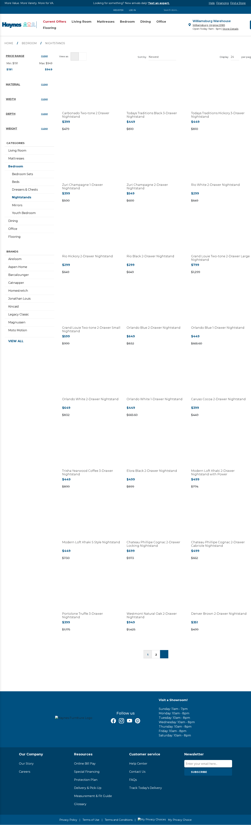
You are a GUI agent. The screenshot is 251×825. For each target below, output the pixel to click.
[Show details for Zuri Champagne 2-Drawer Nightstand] (156, 162)
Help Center (138, 763)
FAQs (133, 780)
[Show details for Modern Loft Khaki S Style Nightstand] (91, 519)
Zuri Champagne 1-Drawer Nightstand (82, 186)
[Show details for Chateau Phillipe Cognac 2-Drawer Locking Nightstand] (156, 519)
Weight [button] (11, 128)
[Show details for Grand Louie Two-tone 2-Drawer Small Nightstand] (91, 305)
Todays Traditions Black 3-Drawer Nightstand (152, 114)
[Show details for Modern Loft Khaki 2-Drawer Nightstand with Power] (220, 448)
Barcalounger (18, 275)
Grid (75, 56)
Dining (13, 221)
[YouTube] (129, 721)
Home (8, 43)
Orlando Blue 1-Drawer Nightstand (217, 327)
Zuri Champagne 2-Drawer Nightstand (147, 186)
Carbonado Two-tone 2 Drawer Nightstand (85, 114)
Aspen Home (17, 267)
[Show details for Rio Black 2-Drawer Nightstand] (156, 233)
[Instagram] (121, 721)
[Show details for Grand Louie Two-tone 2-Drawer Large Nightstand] (220, 233)
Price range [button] (15, 56)
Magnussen (16, 322)
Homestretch (18, 290)
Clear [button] (44, 56)
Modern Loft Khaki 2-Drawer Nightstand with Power (213, 472)
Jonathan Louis (19, 298)
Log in (132, 10)
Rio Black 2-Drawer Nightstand (150, 256)
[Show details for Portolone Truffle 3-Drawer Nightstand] (91, 591)
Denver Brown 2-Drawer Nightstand (219, 613)
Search (232, 10)
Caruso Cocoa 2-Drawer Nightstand (218, 399)
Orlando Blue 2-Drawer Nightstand (153, 327)
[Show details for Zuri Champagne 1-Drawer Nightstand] (91, 162)
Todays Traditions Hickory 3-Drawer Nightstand (218, 114)
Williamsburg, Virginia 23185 (209, 25)
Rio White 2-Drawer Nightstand (215, 185)
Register (118, 10)
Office (12, 229)
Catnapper (16, 283)
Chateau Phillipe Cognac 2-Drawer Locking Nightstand (153, 543)
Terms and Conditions (118, 820)
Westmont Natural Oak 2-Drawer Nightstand (152, 615)
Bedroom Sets (22, 174)
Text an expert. (159, 3)
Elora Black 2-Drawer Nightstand (152, 471)
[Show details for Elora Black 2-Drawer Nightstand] (156, 448)
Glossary (80, 804)
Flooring (14, 236)
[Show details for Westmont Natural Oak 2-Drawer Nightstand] (156, 591)
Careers (24, 771)
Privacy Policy (68, 820)
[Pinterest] (137, 721)
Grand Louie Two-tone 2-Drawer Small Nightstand (91, 329)
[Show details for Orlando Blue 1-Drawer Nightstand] (220, 305)
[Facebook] (113, 721)
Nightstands (21, 197)
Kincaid (13, 306)
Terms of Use (91, 820)
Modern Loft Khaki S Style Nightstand (91, 542)
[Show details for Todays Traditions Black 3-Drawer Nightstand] (156, 90)
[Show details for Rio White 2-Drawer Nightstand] (220, 162)
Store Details (230, 28)
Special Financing (87, 771)
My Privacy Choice (179, 820)
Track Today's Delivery (145, 788)
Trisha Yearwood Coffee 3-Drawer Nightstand (87, 472)
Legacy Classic (18, 314)
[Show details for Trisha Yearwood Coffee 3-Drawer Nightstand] (91, 448)
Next (164, 654)
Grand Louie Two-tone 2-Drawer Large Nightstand (220, 257)
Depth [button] (10, 113)
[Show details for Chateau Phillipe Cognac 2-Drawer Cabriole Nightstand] (220, 519)
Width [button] (11, 99)
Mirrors (17, 205)
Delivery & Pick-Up (87, 788)
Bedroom (15, 166)
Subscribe (199, 772)
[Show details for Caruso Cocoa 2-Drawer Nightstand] (220, 376)
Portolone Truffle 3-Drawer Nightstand (82, 615)
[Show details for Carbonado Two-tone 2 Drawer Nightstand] (91, 90)
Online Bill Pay (85, 763)
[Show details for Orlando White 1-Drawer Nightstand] (156, 376)
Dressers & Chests (25, 189)
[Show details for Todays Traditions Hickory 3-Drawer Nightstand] (220, 90)
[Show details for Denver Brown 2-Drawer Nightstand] (220, 591)
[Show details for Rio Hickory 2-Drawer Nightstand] (91, 233)
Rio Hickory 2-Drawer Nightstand (87, 256)
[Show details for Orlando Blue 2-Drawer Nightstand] (156, 305)
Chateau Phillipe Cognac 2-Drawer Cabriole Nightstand (218, 543)
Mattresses (16, 158)
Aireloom (14, 259)
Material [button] (13, 84)
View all (16, 341)
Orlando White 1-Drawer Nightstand (154, 399)
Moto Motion (17, 330)
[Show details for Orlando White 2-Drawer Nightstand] (91, 376)
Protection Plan (85, 780)
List (82, 56)
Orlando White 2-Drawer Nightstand (90, 399)
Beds (15, 182)
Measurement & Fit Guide (93, 796)
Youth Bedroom (24, 213)
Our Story (26, 763)
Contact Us (137, 771)
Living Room (17, 150)
